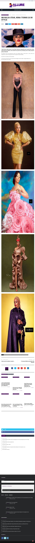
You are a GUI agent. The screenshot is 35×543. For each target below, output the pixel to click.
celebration (20, 354)
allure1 (9, 386)
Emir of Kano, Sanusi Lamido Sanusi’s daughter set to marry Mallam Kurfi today (6, 405)
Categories (2, 480)
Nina (27, 354)
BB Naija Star (11, 354)
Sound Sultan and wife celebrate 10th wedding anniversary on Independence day (28, 385)
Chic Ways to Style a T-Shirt (10, 507)
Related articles (4, 374)
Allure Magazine (3, 377)
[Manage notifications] (33, 541)
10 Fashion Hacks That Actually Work (6, 12)
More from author (10, 374)
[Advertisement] (18, 420)
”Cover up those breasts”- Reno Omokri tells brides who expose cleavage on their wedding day (5, 384)
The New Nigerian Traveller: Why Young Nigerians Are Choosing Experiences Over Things (14, 11)
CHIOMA (8, 498)
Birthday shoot (16, 354)
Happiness (24, 354)
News (6, 377)
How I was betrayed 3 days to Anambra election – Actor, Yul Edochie (18, 405)
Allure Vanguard (6, 354)
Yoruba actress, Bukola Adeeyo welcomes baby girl (29, 404)
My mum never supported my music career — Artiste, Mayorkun (17, 388)
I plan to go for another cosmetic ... (8, 361)
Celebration (26, 377)
